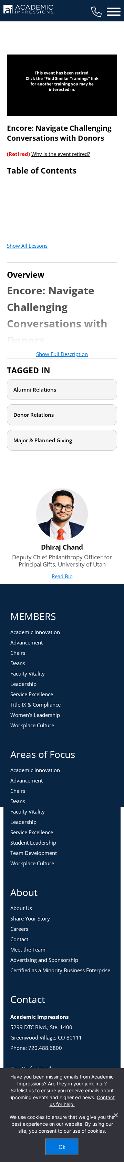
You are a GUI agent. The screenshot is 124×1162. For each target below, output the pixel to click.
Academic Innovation (35, 632)
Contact (19, 939)
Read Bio (62, 576)
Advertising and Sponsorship (44, 959)
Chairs (17, 652)
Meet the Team (27, 949)
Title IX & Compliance (35, 704)
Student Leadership (33, 842)
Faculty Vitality (27, 673)
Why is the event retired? (60, 153)
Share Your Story (30, 918)
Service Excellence (31, 694)
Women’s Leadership (35, 714)
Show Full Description (62, 354)
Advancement (26, 642)
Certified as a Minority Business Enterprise (60, 970)
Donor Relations (33, 414)
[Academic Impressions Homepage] (28, 9)
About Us (21, 908)
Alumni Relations (34, 389)
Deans (17, 663)
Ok (62, 1146)
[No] (115, 1115)
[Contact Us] (96, 12)
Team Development (33, 852)
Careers (19, 928)
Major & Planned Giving (42, 440)
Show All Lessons (27, 245)
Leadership (23, 683)
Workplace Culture (32, 725)
